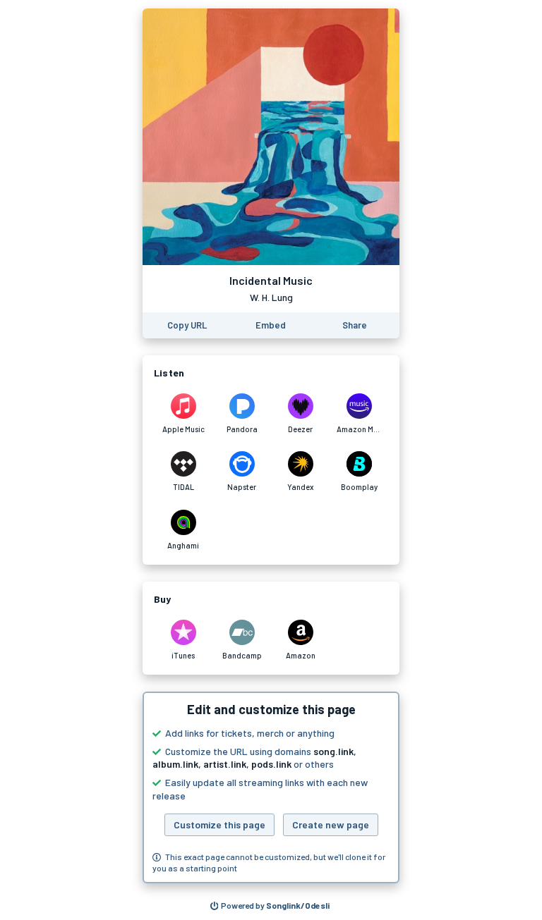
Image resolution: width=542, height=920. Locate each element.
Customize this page (219, 824)
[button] (271, 787)
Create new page (330, 824)
